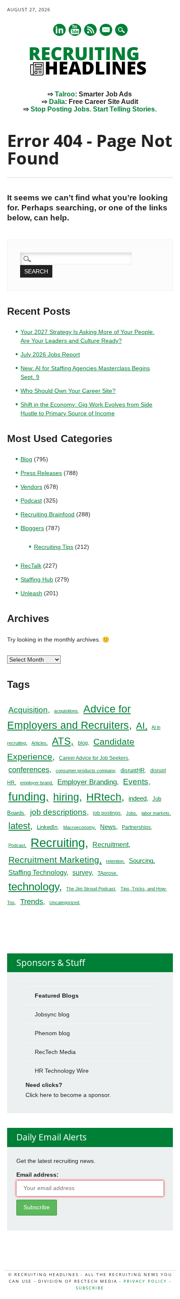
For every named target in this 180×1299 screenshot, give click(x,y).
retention (114, 861)
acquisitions (66, 710)
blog (83, 743)
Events (135, 781)
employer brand (36, 782)
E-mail (106, 30)
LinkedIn (47, 827)
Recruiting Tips (53, 546)
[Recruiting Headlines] (90, 73)
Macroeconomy (79, 827)
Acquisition (28, 709)
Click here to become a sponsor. (68, 1095)
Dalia (57, 101)
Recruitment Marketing (53, 859)
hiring (66, 797)
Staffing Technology (37, 872)
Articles (38, 743)
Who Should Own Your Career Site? (68, 390)
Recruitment (111, 844)
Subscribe (90, 1288)
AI (140, 725)
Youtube (75, 30)
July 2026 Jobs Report (50, 354)
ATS (61, 741)
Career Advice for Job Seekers (93, 758)
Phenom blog (52, 1033)
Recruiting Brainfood (48, 514)
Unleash (31, 593)
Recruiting (58, 842)
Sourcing (141, 860)
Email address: (37, 1174)
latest (19, 826)
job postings (107, 813)
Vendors (31, 486)
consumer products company (85, 770)
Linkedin (59, 30)
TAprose (107, 873)
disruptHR (132, 770)
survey (82, 872)
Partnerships (136, 827)
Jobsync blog (52, 1014)
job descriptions (58, 812)
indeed (138, 798)
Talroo (65, 94)
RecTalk (31, 565)
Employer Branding (87, 782)
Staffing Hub (37, 579)
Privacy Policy (145, 1281)
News (108, 826)
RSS (90, 30)
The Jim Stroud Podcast (90, 888)
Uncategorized (64, 902)
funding (27, 797)
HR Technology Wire (62, 1070)
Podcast (31, 500)
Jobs (131, 813)
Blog (26, 459)
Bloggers (32, 528)
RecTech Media (55, 1052)
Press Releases (41, 473)
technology (33, 886)
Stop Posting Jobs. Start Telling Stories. (94, 109)
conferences (28, 770)
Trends (31, 901)
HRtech (103, 797)
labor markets (155, 813)
